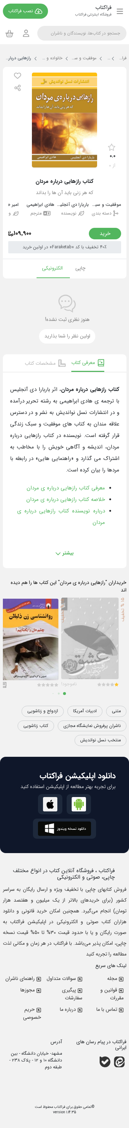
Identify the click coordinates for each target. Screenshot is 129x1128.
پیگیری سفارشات (72, 994)
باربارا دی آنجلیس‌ (73, 205)
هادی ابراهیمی (40, 205)
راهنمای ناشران (20, 978)
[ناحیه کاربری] (26, 33)
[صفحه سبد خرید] (9, 33)
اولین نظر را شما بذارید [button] (67, 336)
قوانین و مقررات (112, 994)
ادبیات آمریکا (85, 711)
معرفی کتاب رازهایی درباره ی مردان (66, 488)
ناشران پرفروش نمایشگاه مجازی (92, 725)
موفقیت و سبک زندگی (105, 205)
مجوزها (27, 990)
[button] (17, 75)
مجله (112, 978)
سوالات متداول (61, 978)
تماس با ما (106, 1009)
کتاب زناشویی (35, 725)
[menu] (119, 11)
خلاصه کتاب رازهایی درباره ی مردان (65, 499)
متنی (116, 711)
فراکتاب (59, 1107)
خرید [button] (105, 233)
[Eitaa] (119, 1061)
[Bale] (105, 1061)
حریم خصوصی (32, 1013)
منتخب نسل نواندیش (100, 740)
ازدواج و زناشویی (42, 711)
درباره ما (68, 1009)
